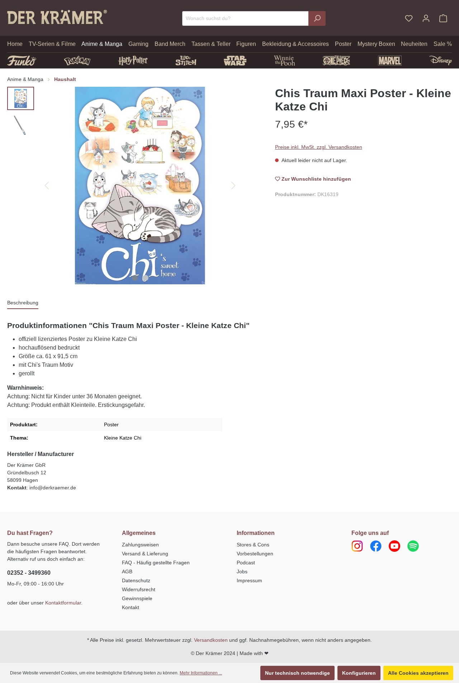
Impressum (249, 580)
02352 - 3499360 (29, 573)
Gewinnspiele (137, 598)
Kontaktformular (63, 603)
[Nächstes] (233, 185)
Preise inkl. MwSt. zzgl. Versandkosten (318, 147)
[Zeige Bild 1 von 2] (135, 278)
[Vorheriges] (46, 185)
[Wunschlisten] (408, 18)
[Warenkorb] (443, 18)
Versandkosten (211, 640)
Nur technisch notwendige (297, 673)
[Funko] (21, 61)
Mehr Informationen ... (201, 672)
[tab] (22, 303)
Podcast (246, 562)
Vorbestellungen (255, 553)
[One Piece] (336, 61)
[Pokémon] (77, 61)
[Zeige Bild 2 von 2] (145, 278)
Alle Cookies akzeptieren (418, 673)
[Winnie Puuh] (284, 61)
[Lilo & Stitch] (186, 61)
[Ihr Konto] (426, 18)
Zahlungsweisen (140, 544)
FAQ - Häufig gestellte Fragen (156, 562)
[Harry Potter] (133, 61)
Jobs (242, 571)
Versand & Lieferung (145, 553)
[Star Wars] (235, 61)
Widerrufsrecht (138, 589)
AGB (127, 571)
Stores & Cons (253, 544)
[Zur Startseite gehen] (57, 16)
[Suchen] (317, 18)
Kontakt (130, 607)
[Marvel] (390, 61)
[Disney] (440, 61)
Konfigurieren (359, 673)
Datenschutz (136, 580)
